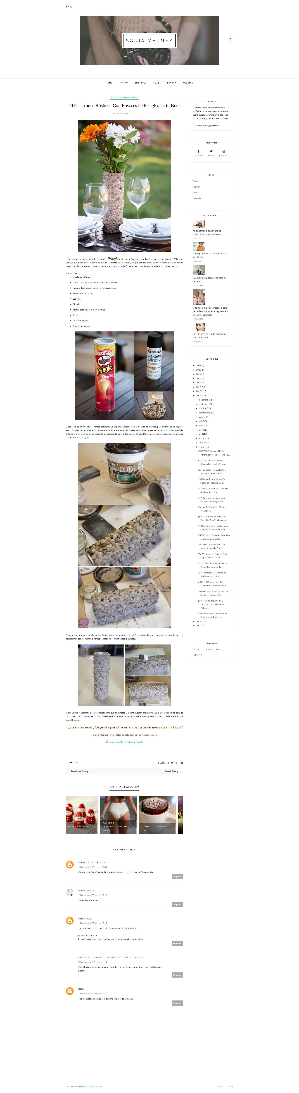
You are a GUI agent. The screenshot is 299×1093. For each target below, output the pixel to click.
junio (201, 425)
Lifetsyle (140, 83)
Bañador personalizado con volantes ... (82, 827)
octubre (202, 408)
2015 (198, 391)
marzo (201, 438)
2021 (198, 365)
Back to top (224, 1086)
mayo (201, 429)
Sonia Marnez (94, 1086)
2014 (198, 395)
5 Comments (72, 763)
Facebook (199, 156)
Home (109, 83)
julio (201, 421)
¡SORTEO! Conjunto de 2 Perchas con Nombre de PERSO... (211, 604)
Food (195, 192)
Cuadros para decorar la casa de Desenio (210, 279)
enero (201, 447)
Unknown (85, 918)
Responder (177, 877)
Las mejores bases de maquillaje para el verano (210, 335)
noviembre (204, 404)
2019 (198, 374)
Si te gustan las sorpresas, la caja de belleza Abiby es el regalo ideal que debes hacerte (210, 311)
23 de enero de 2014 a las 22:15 (92, 923)
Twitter (211, 156)
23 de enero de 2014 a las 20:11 (92, 895)
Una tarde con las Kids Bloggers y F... (163, 828)
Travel (156, 83)
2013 (198, 621)
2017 (198, 382)
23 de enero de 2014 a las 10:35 (92, 867)
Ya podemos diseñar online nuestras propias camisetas (207, 232)
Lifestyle (197, 198)
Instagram (223, 156)
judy (81, 989)
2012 (198, 625)
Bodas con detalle (92, 862)
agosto (202, 416)
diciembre (203, 399)
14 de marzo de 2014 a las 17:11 (93, 993)
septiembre (204, 412)
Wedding (188, 83)
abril (201, 434)
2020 (198, 369)
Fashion (123, 83)
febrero (202, 442)
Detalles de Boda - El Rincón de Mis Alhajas (110, 957)
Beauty (171, 83)
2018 (198, 378)
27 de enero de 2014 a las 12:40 (92, 962)
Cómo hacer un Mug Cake (122, 828)
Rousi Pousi (86, 890)
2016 (198, 387)
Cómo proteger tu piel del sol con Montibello (210, 255)
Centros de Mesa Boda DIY (124, 97)
